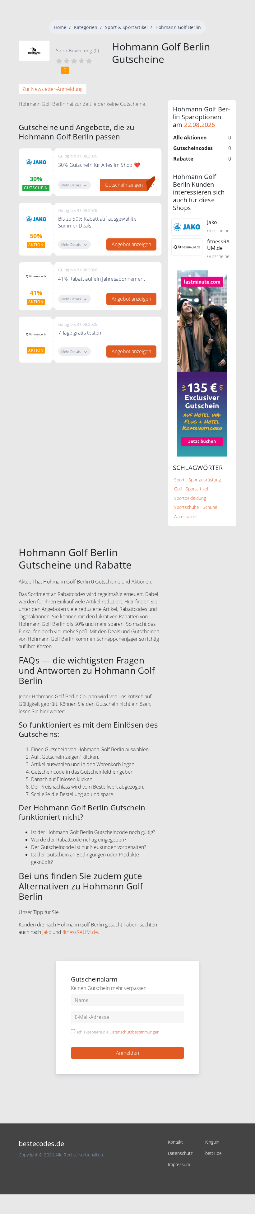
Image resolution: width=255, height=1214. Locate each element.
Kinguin (212, 1142)
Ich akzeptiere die (118, 1032)
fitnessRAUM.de (80, 932)
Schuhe (210, 507)
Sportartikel (197, 489)
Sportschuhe (186, 507)
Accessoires (185, 516)
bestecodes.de (41, 1143)
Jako (46, 932)
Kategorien (86, 27)
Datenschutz (180, 1153)
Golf (178, 489)
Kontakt (175, 1142)
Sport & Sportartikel (126, 27)
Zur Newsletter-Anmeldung (52, 89)
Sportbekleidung (190, 498)
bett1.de (213, 1153)
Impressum (179, 1164)
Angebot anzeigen (131, 244)
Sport (179, 480)
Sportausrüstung (204, 480)
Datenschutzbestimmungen (134, 1032)
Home (60, 27)
